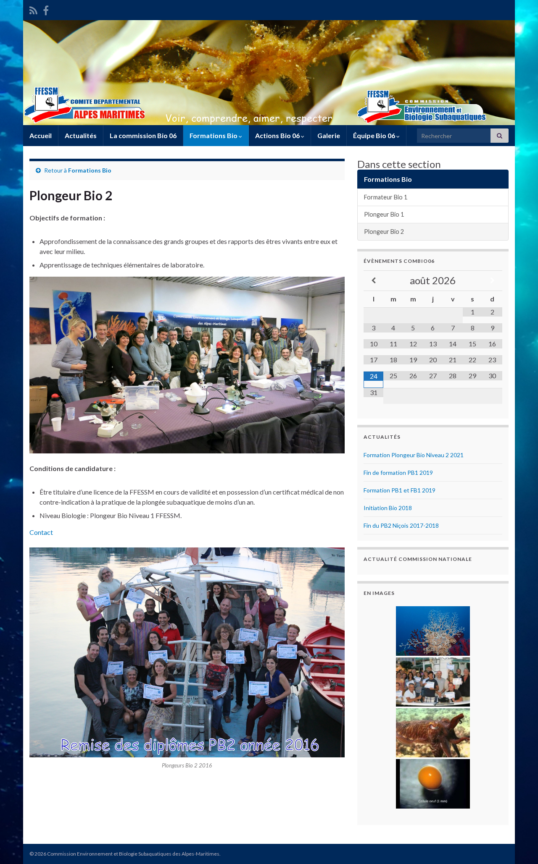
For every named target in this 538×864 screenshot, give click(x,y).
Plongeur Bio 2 (384, 231)
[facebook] (46, 9)
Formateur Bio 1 (385, 197)
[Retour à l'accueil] (269, 72)
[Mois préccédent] (373, 280)
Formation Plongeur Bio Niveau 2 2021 (414, 454)
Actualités (81, 135)
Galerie (328, 135)
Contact (41, 532)
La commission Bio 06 (143, 135)
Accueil (40, 135)
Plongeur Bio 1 (384, 214)
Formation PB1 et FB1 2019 (399, 490)
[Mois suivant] (492, 280)
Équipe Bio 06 (374, 135)
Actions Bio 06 (278, 135)
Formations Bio (214, 135)
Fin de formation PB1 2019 (398, 472)
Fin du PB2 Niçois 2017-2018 (401, 525)
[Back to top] (519, 845)
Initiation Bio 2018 (388, 507)
